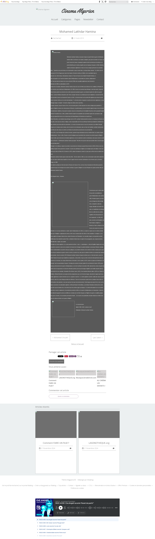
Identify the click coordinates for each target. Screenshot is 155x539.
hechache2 (15, 485)
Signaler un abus (81, 485)
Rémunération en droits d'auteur (105, 485)
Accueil (54, 19)
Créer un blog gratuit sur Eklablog (45, 485)
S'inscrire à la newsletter (56, 361)
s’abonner (61, 512)
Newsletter (88, 19)
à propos (82, 512)
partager (72, 512)
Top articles (62, 485)
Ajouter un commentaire (63, 396)
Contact (100, 19)
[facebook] (99, 2)
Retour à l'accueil (77, 344)
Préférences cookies (77, 488)
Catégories (66, 19)
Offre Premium (122, 485)
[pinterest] (105, 2)
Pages (77, 19)
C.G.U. (91, 485)
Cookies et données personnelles (140, 485)
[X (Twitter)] (102, 2)
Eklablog (90, 480)
